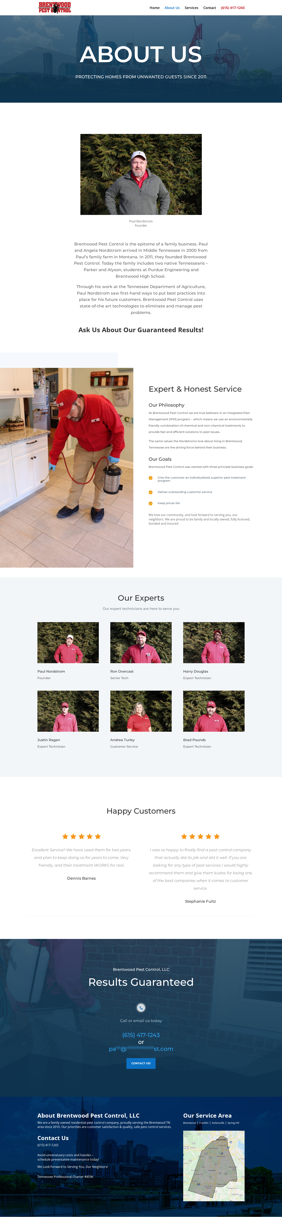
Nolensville (218, 1123)
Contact (209, 8)
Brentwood (189, 1123)
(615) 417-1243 (233, 8)
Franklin (204, 1123)
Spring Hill (233, 1123)
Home (155, 8)
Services (191, 8)
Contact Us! (141, 1063)
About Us (172, 8)
